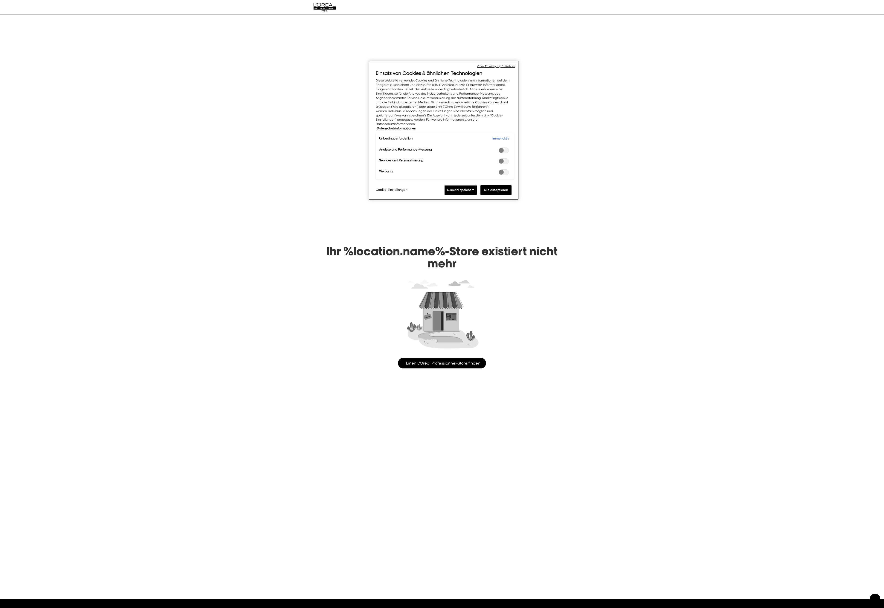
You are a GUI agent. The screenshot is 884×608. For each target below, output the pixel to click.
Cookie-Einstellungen (391, 189)
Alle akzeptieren (496, 190)
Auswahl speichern (460, 190)
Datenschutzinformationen (396, 128)
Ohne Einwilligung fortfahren (496, 66)
